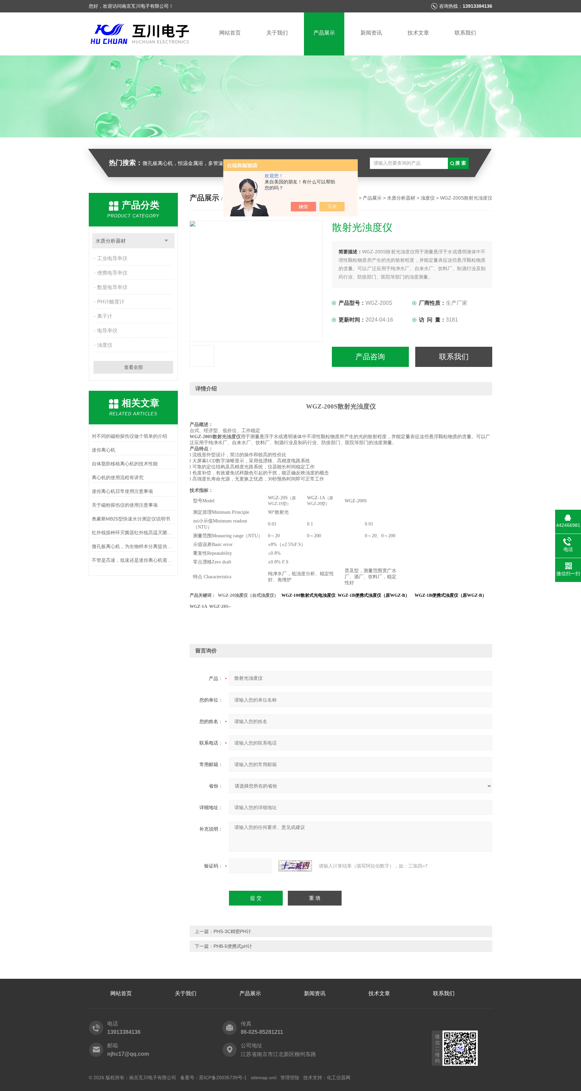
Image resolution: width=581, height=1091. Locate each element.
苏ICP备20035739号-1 (223, 1077)
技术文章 (418, 33)
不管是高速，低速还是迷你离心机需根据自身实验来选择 (133, 560)
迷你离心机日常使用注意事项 (122, 491)
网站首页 (230, 33)
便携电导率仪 (112, 273)
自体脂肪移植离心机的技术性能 (125, 463)
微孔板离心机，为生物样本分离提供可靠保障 (133, 546)
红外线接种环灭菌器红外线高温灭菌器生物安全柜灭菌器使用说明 (133, 532)
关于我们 (277, 33)
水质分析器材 (110, 241)
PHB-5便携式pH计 (233, 946)
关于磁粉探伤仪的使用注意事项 (125, 505)
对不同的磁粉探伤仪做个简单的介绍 (129, 436)
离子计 (104, 316)
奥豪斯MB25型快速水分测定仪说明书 (131, 518)
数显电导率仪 (112, 287)
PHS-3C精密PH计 (232, 931)
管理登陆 (289, 1077)
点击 (166, 240)
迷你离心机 (103, 450)
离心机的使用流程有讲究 (118, 477)
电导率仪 (107, 330)
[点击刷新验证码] (295, 866)
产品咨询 (370, 356)
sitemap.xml (263, 1077)
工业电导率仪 (112, 258)
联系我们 (465, 33)
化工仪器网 (338, 1077)
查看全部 (133, 367)
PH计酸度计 (110, 301)
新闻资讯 (371, 33)
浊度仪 (104, 345)
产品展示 (324, 33)
